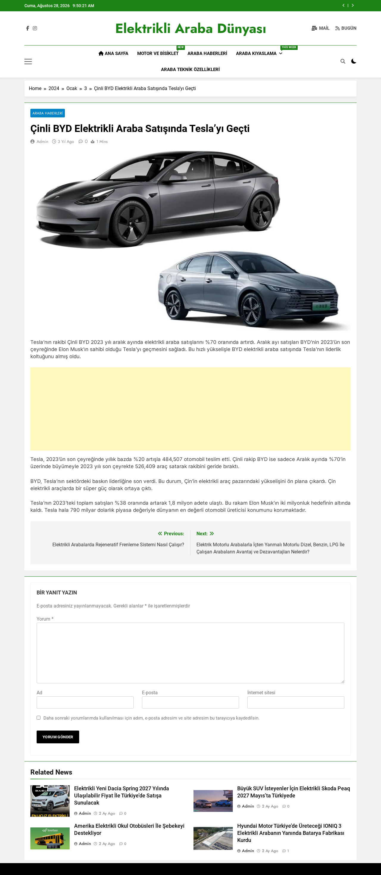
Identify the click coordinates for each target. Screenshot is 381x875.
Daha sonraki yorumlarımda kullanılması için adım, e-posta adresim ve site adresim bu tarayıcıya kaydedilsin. (151, 718)
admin (42, 141)
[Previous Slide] (344, 5)
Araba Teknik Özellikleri (190, 69)
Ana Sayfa (116, 53)
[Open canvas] (28, 61)
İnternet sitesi (261, 692)
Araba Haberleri (207, 53)
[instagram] (35, 28)
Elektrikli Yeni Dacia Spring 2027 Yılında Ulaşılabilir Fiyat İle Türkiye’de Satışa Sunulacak (121, 796)
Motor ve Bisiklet (160, 51)
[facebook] (27, 28)
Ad (39, 692)
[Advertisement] (190, 409)
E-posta (150, 692)
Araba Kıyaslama (261, 51)
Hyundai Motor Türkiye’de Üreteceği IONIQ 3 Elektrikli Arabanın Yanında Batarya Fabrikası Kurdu (290, 833)
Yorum (45, 619)
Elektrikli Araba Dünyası (190, 28)
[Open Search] (343, 61)
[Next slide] (353, 5)
